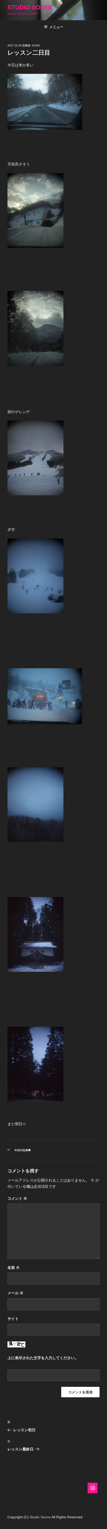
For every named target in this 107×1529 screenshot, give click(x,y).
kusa (36, 45)
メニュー (56, 27)
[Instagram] (93, 1488)
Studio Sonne (30, 7)
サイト (13, 1318)
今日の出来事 (22, 1150)
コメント (17, 1198)
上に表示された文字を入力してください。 (42, 1358)
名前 (13, 1267)
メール (15, 1293)
